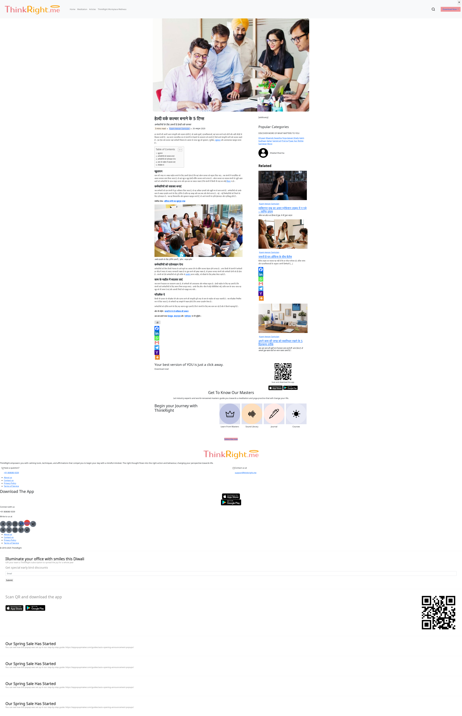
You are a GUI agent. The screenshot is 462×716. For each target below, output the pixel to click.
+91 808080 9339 (11, 472)
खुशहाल (218, 140)
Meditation (82, 9)
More (269, 143)
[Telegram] (156, 347)
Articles (92, 9)
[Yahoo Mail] (156, 352)
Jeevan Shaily (293, 138)
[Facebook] (156, 328)
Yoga (284, 138)
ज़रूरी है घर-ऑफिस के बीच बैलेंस (275, 257)
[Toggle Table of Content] (179, 150)
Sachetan (262, 143)
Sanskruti (277, 141)
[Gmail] (156, 342)
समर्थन (188, 274)
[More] (157, 357)
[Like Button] (157, 322)
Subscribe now (231, 439)
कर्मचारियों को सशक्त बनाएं (166, 156)
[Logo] (32, 9)
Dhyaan (261, 138)
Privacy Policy (10, 483)
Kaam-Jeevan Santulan (179, 128)
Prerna (285, 141)
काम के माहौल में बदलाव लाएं (166, 162)
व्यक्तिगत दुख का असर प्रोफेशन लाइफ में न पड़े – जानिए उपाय (282, 209)
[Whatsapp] (156, 338)
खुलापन (160, 153)
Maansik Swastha (274, 138)
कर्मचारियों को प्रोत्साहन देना (167, 159)
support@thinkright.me (245, 472)
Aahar (269, 141)
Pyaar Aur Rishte (295, 141)
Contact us (9, 480)
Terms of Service (11, 486)
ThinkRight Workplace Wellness (112, 9)
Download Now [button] (450, 9)
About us (8, 477)
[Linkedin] (156, 333)
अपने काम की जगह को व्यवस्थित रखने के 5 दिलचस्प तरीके (280, 342)
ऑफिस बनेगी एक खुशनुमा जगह (174, 201)
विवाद (229, 181)
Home (72, 9)
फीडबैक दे (161, 165)
